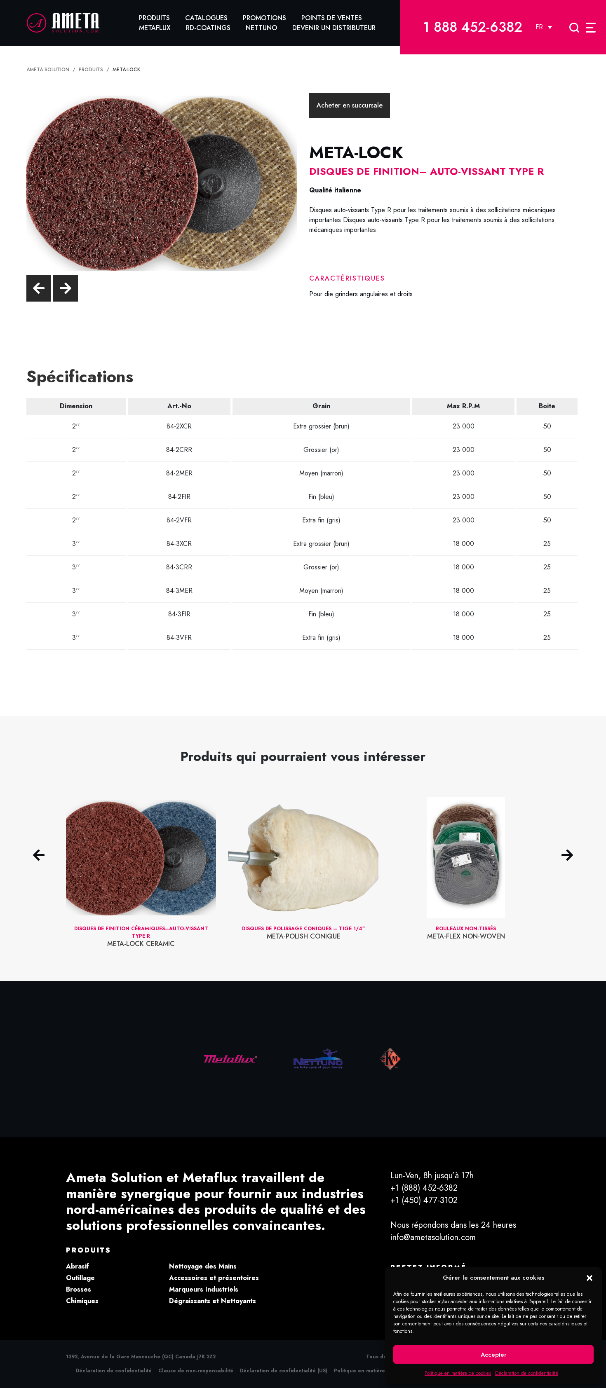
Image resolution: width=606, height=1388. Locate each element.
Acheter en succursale (350, 105)
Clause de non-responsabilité (195, 1370)
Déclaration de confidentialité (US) (283, 1370)
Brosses (78, 1289)
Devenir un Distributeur (334, 28)
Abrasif (77, 1266)
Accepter (494, 1354)
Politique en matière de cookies (458, 1373)
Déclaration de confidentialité (526, 1373)
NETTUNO (261, 28)
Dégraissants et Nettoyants (212, 1301)
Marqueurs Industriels (203, 1289)
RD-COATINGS (208, 28)
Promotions (264, 18)
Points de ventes (331, 18)
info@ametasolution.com (433, 1237)
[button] (589, 1277)
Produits (154, 18)
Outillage (80, 1278)
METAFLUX (155, 28)
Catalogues (206, 18)
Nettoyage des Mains (203, 1266)
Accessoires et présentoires (214, 1278)
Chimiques (82, 1301)
